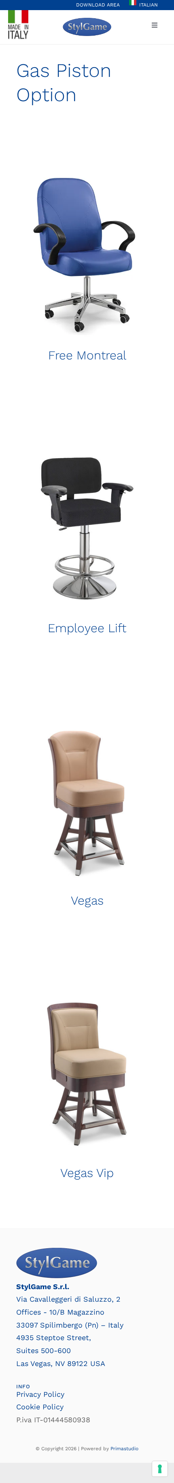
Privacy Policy (40, 1394)
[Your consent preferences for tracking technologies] (160, 1469)
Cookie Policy (40, 1406)
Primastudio (124, 1448)
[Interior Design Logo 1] (87, 21)
